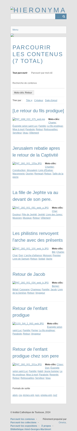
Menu (15, 29)
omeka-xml (46, 395)
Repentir (54, 374)
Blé (53, 252)
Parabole (30, 129)
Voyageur (40, 293)
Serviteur (17, 132)
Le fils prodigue (55, 126)
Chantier (49, 167)
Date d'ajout (51, 100)
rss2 (55, 395)
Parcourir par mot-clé (42, 73)
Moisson (47, 255)
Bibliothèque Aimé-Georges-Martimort (30, 429)
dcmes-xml (28, 395)
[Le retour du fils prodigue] (38, 110)
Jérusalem (32, 170)
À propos (46, 426)
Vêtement (34, 132)
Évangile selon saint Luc (25, 126)
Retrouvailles (50, 129)
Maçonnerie (19, 173)
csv (20, 395)
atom (15, 395)
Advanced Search (58, 16)
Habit (40, 371)
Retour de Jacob (29, 274)
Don (21, 255)
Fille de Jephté (29, 214)
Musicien (17, 218)
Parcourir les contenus (22, 419)
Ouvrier (29, 173)
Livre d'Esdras (45, 170)
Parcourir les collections (23, 422)
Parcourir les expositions (23, 426)
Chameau (36, 289)
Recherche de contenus (25, 83)
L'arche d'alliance (33, 255)
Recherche (64, 16)
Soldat (41, 259)
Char (54, 211)
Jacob (53, 289)
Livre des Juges (54, 214)
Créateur (38, 100)
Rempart (38, 173)
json (37, 395)
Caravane (24, 289)
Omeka (62, 422)
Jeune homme (51, 371)
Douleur (17, 214)
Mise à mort (18, 129)
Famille (42, 126)
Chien (60, 364)
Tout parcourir (20, 73)
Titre (28, 100)
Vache (49, 259)
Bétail (15, 289)
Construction (19, 170)
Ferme (34, 330)
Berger (55, 286)
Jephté (41, 214)
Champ (52, 122)
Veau (25, 132)
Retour (39, 129)
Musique (27, 218)
